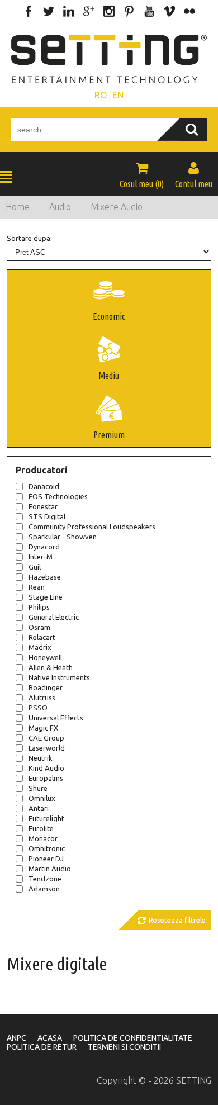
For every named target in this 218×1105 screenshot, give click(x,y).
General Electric (54, 617)
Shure (38, 788)
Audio (60, 207)
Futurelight (46, 818)
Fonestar (43, 506)
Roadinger (46, 687)
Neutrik (41, 758)
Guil (35, 567)
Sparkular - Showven (63, 536)
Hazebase (45, 577)
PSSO (38, 708)
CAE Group (46, 738)
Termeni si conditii (124, 1046)
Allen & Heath (51, 667)
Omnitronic (47, 848)
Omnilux (42, 798)
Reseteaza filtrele (172, 921)
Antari (39, 808)
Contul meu (193, 175)
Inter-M (41, 557)
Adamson (44, 889)
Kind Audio (46, 768)
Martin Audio (50, 868)
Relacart (42, 637)
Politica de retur (42, 1046)
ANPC (16, 1037)
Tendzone (45, 879)
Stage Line (46, 597)
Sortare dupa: (29, 238)
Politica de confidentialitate (132, 1037)
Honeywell (45, 657)
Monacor (43, 838)
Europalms (46, 778)
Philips (39, 607)
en (118, 95)
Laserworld (47, 748)
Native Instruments (59, 677)
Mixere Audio (117, 207)
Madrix (40, 647)
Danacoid (44, 486)
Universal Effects (56, 718)
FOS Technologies (58, 496)
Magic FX (43, 728)
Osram (39, 627)
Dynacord (44, 547)
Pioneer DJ (46, 858)
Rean (37, 587)
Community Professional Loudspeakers (92, 526)
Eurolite (41, 828)
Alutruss (42, 697)
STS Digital (47, 516)
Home (18, 207)
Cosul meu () (142, 175)
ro (100, 95)
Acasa (49, 1037)
